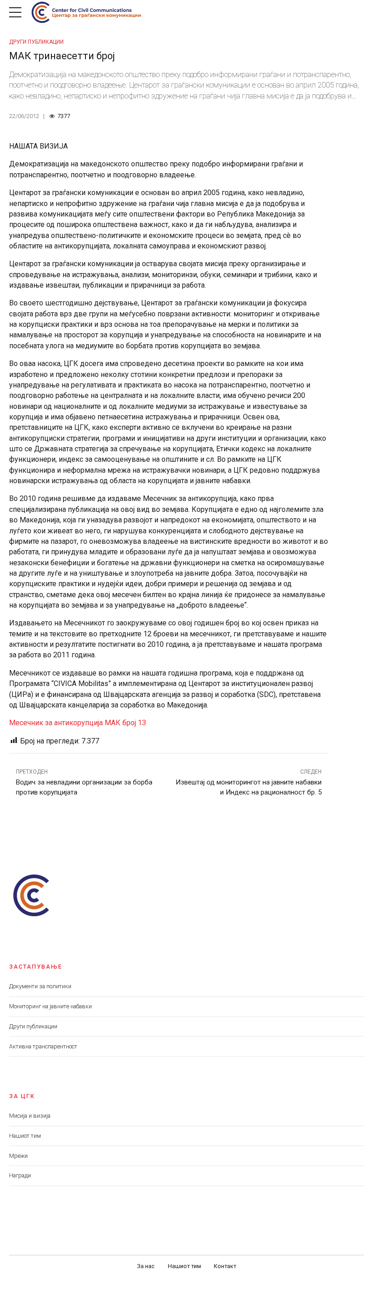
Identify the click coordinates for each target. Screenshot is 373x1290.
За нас (146, 1266)
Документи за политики (40, 986)
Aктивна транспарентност (43, 1046)
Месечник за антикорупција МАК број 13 (77, 722)
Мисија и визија (29, 1115)
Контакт (225, 1266)
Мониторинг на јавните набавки (50, 1006)
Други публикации (36, 42)
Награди (20, 1175)
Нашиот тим (25, 1135)
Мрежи (18, 1155)
